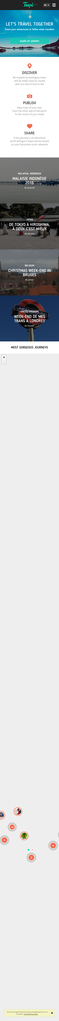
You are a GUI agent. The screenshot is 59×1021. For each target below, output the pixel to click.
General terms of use (31, 1014)
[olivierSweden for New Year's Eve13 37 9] (17, 811)
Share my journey (29, 41)
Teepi (29, 5)
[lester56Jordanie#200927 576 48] (24, 836)
